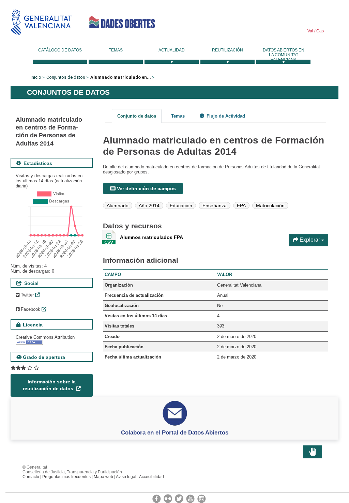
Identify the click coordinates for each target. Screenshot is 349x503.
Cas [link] (319, 31)
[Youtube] (191, 498)
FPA (241, 205)
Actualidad (171, 50)
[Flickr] (168, 498)
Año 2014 (149, 205)
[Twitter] (179, 498)
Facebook (29, 309)
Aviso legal (126, 476)
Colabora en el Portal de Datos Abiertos (174, 432)
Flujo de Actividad (225, 116)
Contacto (30, 476)
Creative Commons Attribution (45, 337)
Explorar (309, 240)
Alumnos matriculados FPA (151, 237)
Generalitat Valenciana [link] (41, 22)
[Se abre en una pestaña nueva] (25, 367)
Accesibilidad (151, 476)
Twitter (26, 295)
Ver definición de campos (146, 188)
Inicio (36, 77)
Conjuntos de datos (65, 77)
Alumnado (117, 205)
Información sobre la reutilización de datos (49, 385)
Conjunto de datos (136, 116)
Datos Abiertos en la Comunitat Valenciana (283, 55)
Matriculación (270, 205)
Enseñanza (214, 205)
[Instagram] (201, 498)
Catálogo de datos (60, 50)
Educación (181, 205)
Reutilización (227, 50)
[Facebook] (157, 498)
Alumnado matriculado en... (120, 77)
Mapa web (103, 476)
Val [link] (310, 31)
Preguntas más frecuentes (66, 476)
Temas (116, 50)
